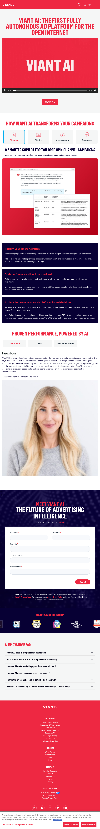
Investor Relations (50, 771)
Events (50, 779)
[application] (50, 65)
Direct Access (50, 727)
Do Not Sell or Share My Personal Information (19, 825)
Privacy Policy (58, 820)
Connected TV (50, 733)
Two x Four (14, 343)
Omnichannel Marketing (50, 730)
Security (50, 782)
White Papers (50, 752)
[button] (50, 65)
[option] (50, 189)
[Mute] (95, 90)
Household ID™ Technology (50, 725)
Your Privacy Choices (48, 792)
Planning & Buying (50, 736)
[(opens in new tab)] (34, 807)
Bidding (38, 140)
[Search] (79, 4)
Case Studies (50, 754)
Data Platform (50, 738)
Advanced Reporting (50, 741)
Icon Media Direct (65, 343)
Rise (40, 343)
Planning (14, 140)
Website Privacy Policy (50, 798)
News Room (50, 776)
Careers (50, 773)
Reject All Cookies (88, 825)
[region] (50, 820)
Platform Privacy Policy (50, 795)
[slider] (50, 90)
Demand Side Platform (50, 722)
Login (89, 4)
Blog (50, 760)
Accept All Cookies (71, 825)
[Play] (5, 90)
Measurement (63, 140)
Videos (50, 757)
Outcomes (87, 140)
